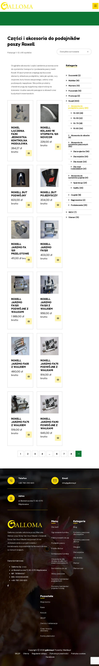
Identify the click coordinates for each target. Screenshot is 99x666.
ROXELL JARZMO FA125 (45, 247)
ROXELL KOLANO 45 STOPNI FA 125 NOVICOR (49, 132)
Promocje (74, 96)
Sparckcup (80, 183)
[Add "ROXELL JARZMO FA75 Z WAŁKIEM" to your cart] (29, 435)
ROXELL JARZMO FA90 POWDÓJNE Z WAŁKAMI (49, 423)
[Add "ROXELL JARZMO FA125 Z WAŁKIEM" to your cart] (58, 318)
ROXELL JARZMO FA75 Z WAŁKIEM (20, 422)
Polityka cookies (78, 653)
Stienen (73, 217)
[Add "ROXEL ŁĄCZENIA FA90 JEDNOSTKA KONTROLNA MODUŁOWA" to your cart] (29, 153)
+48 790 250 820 (26, 483)
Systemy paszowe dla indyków (81, 533)
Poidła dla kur (57, 548)
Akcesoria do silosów (79, 136)
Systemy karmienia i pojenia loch (60, 580)
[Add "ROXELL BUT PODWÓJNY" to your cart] (29, 205)
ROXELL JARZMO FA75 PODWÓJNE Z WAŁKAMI (49, 365)
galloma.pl (49, 650)
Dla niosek (80, 161)
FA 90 (78, 128)
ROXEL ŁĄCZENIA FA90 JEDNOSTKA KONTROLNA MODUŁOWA (19, 135)
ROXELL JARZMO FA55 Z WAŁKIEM (20, 363)
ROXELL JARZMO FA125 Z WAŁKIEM (46, 303)
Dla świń (54, 527)
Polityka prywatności (59, 653)
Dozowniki (74, 75)
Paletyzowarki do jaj (60, 538)
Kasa (42, 607)
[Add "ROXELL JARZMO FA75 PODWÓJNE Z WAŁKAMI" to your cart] (58, 380)
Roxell (73, 101)
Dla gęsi (76, 547)
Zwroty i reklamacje (48, 623)
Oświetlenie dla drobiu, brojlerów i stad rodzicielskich (59, 561)
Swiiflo (78, 188)
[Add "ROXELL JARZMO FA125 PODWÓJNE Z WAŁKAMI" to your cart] (29, 321)
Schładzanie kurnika (60, 554)
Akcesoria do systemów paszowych (78, 144)
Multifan (73, 80)
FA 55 (78, 118)
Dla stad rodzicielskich (78, 167)
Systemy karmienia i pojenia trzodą (60, 587)
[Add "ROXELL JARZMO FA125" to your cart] (58, 260)
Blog (75, 527)
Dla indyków (80, 156)
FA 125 (78, 113)
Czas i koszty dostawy (46, 630)
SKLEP (43, 618)
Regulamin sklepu (39, 653)
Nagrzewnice (78, 200)
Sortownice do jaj (59, 568)
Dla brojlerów (81, 151)
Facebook (50, 657)
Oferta (26, 653)
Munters (74, 85)
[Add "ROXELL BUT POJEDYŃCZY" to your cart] (58, 205)
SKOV (72, 212)
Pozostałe (74, 90)
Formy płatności (47, 636)
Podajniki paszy (58, 543)
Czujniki (76, 195)
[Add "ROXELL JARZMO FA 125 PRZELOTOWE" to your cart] (29, 260)
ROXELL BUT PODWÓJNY (19, 194)
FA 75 (77, 123)
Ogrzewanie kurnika (59, 532)
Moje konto (45, 602)
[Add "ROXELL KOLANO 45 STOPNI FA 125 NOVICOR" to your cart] (58, 147)
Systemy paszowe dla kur (81, 541)
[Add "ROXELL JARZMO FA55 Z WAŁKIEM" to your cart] (29, 376)
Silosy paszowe (58, 574)
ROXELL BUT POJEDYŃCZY (49, 194)
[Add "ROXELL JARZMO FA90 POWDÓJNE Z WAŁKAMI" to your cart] (58, 438)
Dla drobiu (77, 558)
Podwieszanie (79, 205)
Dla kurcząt (78, 568)
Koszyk (43, 613)
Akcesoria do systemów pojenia (78, 176)
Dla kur (76, 563)
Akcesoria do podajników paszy (78, 107)
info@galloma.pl (69, 483)
